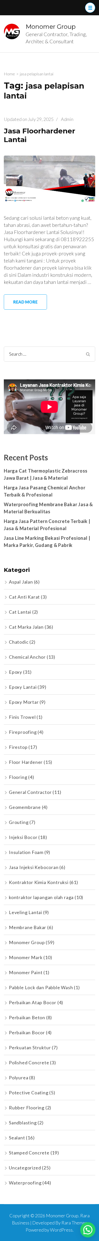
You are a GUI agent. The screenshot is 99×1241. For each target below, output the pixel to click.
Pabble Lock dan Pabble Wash (41, 987)
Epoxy (15, 672)
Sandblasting (23, 1122)
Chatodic (18, 642)
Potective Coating (28, 1092)
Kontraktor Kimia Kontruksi (39, 882)
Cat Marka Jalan (26, 627)
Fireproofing (23, 732)
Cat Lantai (20, 612)
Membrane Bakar (27, 927)
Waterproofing (25, 1182)
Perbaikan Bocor (27, 1032)
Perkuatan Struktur (30, 1047)
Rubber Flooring (26, 1107)
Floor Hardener (26, 762)
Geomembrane (25, 807)
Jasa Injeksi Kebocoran (34, 867)
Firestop (18, 747)
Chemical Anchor (27, 657)
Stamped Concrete (29, 1152)
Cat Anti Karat (24, 597)
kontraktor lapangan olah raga (41, 897)
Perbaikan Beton (27, 1017)
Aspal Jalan (21, 582)
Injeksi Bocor (23, 837)
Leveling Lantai (25, 912)
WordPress (61, 1230)
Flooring (18, 777)
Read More (25, 301)
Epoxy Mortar (24, 702)
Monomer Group (51, 26)
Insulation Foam (26, 852)
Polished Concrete (29, 1062)
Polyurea (18, 1077)
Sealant (17, 1137)
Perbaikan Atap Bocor (32, 1002)
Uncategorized (25, 1167)
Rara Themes (74, 1222)
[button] (87, 1229)
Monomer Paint (25, 972)
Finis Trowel (22, 717)
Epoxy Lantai (23, 687)
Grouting (18, 822)
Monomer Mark (26, 957)
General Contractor (30, 792)
